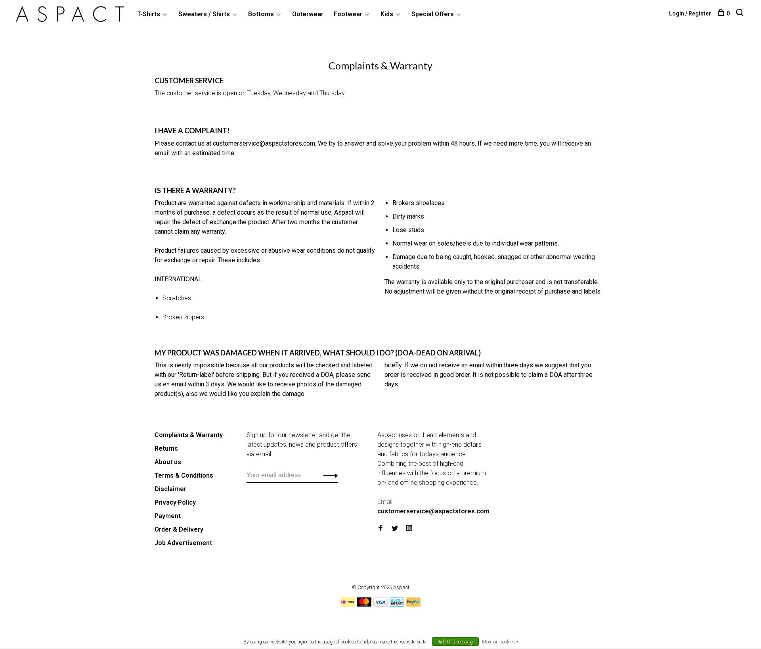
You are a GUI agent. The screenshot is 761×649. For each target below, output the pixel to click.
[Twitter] (395, 528)
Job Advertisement (183, 543)
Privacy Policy (175, 502)
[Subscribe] (328, 475)
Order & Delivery (179, 529)
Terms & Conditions (184, 475)
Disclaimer (170, 489)
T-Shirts (148, 14)
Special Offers (432, 14)
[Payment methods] (347, 604)
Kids (386, 14)
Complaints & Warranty (189, 435)
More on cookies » (500, 642)
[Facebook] (380, 528)
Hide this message (455, 642)
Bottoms (261, 14)
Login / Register (690, 13)
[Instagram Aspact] (409, 528)
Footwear (348, 14)
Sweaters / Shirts (204, 14)
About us (168, 462)
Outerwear (307, 14)
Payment (168, 516)
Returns (166, 448)
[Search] (740, 13)
